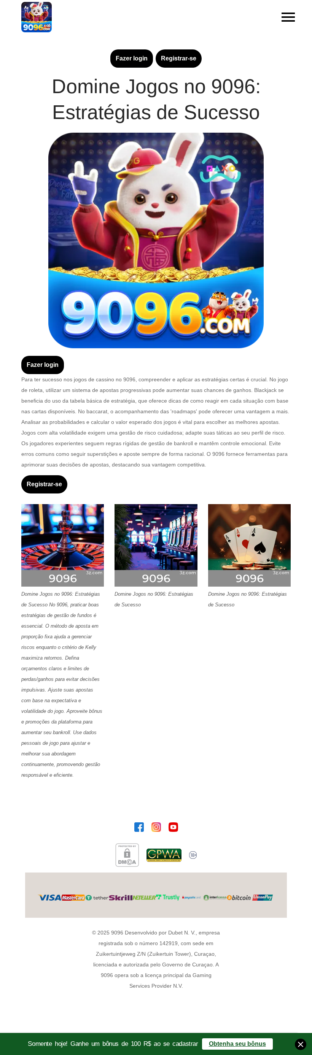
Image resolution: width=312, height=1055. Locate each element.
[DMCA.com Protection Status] (127, 855)
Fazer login (132, 58)
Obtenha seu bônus (237, 1044)
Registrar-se (178, 58)
